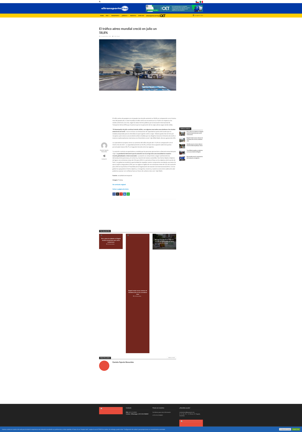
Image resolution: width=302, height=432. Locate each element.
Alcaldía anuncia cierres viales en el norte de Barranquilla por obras (164, 240)
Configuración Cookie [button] (285, 429)
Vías (107, 15)
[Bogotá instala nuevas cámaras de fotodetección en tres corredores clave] (182, 140)
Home (102, 15)
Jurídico (124, 15)
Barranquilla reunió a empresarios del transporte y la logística (195, 157)
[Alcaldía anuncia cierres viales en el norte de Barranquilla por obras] (182, 146)
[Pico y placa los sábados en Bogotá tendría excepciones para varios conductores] (182, 133)
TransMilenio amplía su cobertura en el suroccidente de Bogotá (195, 151)
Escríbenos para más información (162, 412)
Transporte (115, 15)
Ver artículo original (119, 184)
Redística (133, 15)
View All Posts (171, 357)
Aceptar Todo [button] (296, 429)
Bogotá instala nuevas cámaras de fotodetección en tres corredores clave (137, 292)
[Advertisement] (104, 116)
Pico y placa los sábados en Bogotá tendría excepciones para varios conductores (111, 240)
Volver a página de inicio (120, 189)
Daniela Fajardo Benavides (104, 150)
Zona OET (141, 15)
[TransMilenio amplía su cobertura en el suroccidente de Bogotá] (182, 152)
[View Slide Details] (174, 8)
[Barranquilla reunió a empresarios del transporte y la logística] (182, 158)
